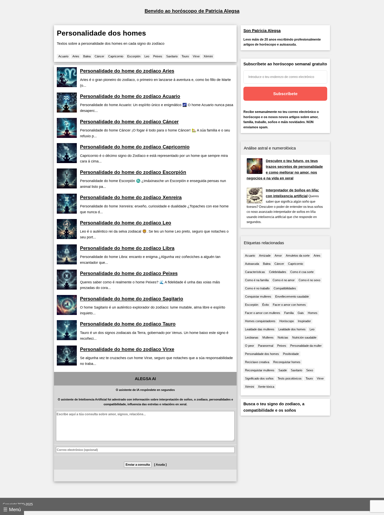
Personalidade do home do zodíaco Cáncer (129, 121)
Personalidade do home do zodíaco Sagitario (131, 298)
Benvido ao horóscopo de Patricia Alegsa (192, 11)
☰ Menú (12, 509)
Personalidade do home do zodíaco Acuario (130, 96)
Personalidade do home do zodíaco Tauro (128, 324)
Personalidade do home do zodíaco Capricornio (135, 146)
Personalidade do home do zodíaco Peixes (129, 273)
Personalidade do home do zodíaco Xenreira (131, 197)
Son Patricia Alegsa (262, 30)
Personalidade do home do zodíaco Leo (125, 222)
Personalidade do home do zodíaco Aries (127, 71)
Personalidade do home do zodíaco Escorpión (133, 172)
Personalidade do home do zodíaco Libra (127, 248)
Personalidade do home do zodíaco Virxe (127, 349)
